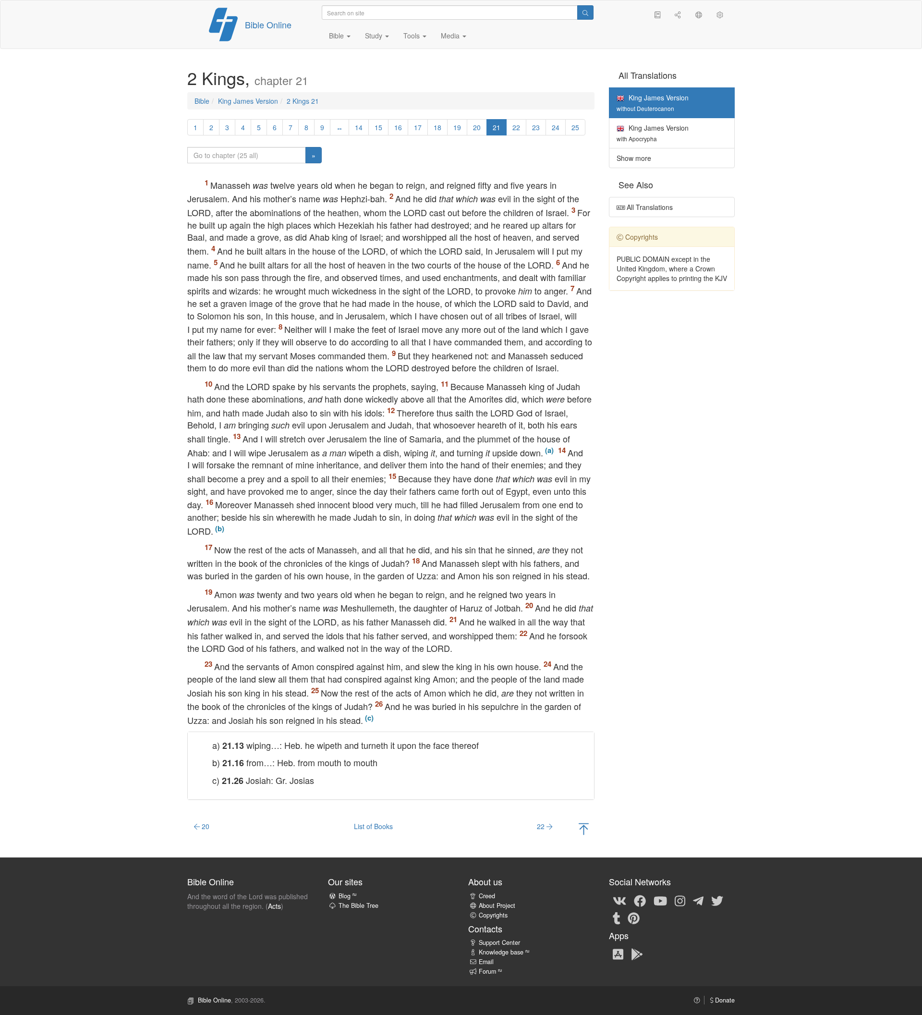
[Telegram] (698, 900)
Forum (490, 971)
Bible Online (268, 24)
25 (575, 127)
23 (536, 127)
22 (516, 127)
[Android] (637, 953)
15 (378, 127)
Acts (274, 906)
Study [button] (374, 35)
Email (486, 961)
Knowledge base (504, 952)
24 (555, 127)
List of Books (373, 826)
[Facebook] (640, 900)
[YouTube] (660, 900)
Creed (487, 896)
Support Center (499, 942)
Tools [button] (412, 35)
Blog (347, 896)
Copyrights (493, 915)
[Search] (585, 12)
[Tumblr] (616, 917)
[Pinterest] (634, 917)
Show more (634, 158)
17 (418, 127)
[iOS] (618, 953)
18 (437, 127)
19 (457, 127)
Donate (724, 1000)
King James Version (248, 101)
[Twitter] (717, 900)
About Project (497, 905)
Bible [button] (337, 35)
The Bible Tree (358, 905)
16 (398, 127)
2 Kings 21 (303, 101)
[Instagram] (680, 900)
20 (477, 127)
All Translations (649, 207)
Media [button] (451, 35)
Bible (201, 101)
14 (359, 127)
